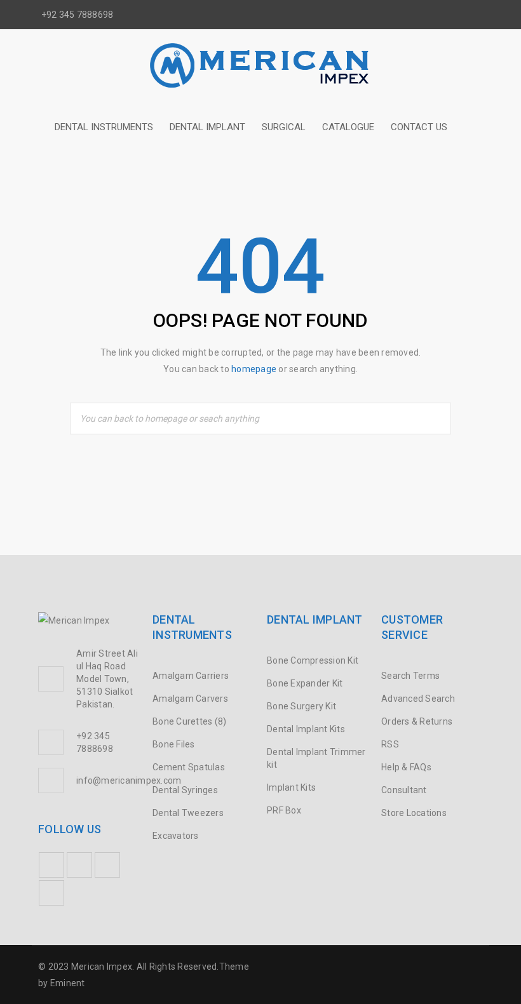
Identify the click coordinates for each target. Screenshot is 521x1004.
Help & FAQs (406, 767)
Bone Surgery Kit (301, 706)
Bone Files (173, 744)
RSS (390, 744)
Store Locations (414, 813)
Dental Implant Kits (306, 729)
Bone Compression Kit (312, 660)
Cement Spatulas (188, 767)
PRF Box (284, 810)
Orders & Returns (416, 721)
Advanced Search (418, 698)
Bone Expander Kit (304, 683)
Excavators (175, 836)
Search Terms (410, 676)
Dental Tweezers (188, 813)
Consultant (404, 790)
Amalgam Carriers (190, 676)
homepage (253, 369)
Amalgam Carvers (190, 698)
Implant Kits (291, 787)
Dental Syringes (185, 790)
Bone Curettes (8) (189, 721)
